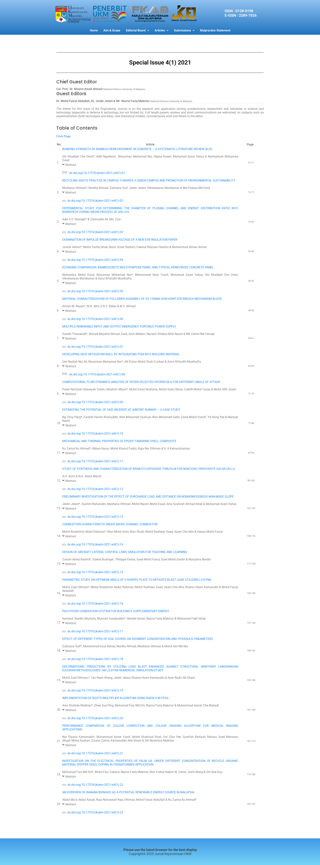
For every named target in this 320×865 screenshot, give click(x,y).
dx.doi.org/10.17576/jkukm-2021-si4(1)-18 (95, 659)
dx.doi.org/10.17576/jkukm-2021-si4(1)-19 (95, 690)
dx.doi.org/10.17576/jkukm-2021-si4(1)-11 (95, 461)
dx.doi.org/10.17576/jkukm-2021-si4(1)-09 (95, 402)
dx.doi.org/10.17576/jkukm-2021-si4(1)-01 (97, 173)
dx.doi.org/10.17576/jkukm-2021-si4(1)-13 (95, 516)
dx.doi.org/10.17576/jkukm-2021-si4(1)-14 (95, 544)
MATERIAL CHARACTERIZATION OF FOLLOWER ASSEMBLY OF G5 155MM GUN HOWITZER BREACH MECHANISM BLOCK (142, 299)
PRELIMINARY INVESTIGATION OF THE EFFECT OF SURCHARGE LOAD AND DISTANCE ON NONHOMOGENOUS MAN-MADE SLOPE (148, 496)
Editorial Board (136, 30)
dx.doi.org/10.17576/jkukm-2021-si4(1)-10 (95, 433)
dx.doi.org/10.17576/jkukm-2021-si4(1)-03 (95, 232)
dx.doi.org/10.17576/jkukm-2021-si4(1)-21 (95, 753)
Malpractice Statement (215, 30)
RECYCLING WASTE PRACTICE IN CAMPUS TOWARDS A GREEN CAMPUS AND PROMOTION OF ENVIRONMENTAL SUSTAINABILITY (148, 180)
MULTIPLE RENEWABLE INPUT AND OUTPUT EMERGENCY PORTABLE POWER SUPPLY (119, 326)
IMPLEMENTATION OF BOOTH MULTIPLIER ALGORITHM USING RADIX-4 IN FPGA (115, 698)
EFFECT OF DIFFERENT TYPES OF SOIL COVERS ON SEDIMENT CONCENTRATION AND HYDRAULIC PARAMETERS (137, 639)
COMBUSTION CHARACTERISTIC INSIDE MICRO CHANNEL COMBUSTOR (109, 524)
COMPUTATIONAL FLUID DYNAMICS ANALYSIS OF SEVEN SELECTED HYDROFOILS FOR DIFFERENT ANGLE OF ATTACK (141, 382)
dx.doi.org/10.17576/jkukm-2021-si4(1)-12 (95, 489)
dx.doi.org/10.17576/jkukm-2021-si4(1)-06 (95, 319)
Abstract (70, 165)
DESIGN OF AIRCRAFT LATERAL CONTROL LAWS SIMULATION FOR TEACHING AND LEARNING (124, 552)
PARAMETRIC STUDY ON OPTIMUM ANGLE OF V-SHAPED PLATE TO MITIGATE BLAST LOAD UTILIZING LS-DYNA (136, 579)
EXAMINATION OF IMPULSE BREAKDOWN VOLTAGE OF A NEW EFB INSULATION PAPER (119, 239)
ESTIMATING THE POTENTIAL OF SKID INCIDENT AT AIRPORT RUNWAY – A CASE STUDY (121, 409)
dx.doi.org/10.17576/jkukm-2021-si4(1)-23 (95, 812)
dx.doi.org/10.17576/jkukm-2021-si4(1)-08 (97, 374)
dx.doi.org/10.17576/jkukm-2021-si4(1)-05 (95, 291)
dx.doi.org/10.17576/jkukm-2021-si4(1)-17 (95, 631)
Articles (160, 30)
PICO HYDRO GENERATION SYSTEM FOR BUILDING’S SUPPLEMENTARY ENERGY (115, 611)
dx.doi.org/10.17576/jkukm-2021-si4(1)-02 (95, 200)
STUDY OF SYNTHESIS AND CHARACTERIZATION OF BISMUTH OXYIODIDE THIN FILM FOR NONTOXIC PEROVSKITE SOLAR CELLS (148, 469)
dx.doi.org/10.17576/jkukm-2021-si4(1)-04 (95, 260)
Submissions (182, 30)
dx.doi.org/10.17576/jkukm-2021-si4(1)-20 (95, 718)
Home (94, 30)
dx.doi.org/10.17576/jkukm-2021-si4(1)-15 (95, 572)
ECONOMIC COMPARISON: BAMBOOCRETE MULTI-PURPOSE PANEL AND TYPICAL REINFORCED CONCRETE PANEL (138, 267)
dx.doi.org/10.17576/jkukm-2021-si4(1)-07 (95, 346)
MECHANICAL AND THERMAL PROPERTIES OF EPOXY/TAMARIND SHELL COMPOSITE (119, 441)
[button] (137, 30)
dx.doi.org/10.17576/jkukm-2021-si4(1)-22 (95, 784)
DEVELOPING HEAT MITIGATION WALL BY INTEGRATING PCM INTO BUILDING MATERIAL (121, 354)
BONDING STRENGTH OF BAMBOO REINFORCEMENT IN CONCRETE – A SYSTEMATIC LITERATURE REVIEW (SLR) (137, 149)
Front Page (63, 136)
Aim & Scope (111, 30)
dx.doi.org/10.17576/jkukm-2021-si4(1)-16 (95, 603)
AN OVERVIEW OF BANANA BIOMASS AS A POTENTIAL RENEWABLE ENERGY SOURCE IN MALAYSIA (128, 792)
